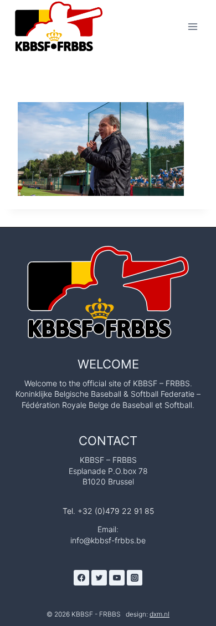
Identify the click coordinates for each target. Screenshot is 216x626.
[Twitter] (99, 577)
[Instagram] (134, 577)
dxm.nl (159, 614)
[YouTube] (117, 577)
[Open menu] (192, 26)
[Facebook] (81, 577)
